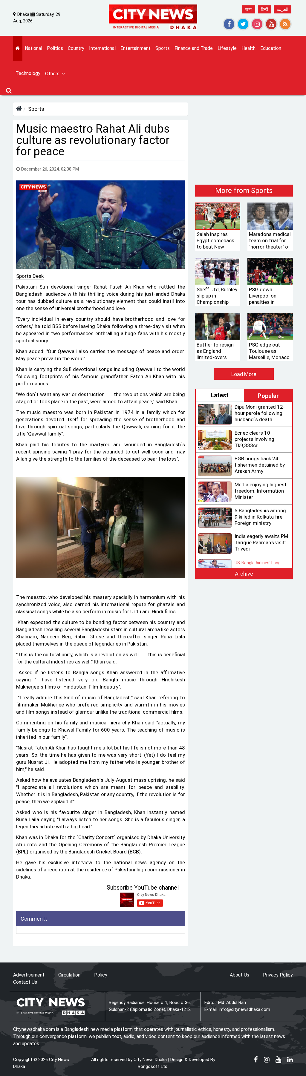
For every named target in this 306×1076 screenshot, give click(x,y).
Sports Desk (30, 276)
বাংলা (248, 9)
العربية (282, 9)
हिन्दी (264, 9)
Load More (243, 374)
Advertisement (29, 975)
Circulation (69, 975)
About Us (239, 975)
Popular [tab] (268, 395)
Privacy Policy (278, 975)
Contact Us (25, 982)
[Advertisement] (244, 139)
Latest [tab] (220, 395)
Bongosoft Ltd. (153, 1066)
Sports (36, 109)
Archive (244, 574)
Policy (100, 975)
